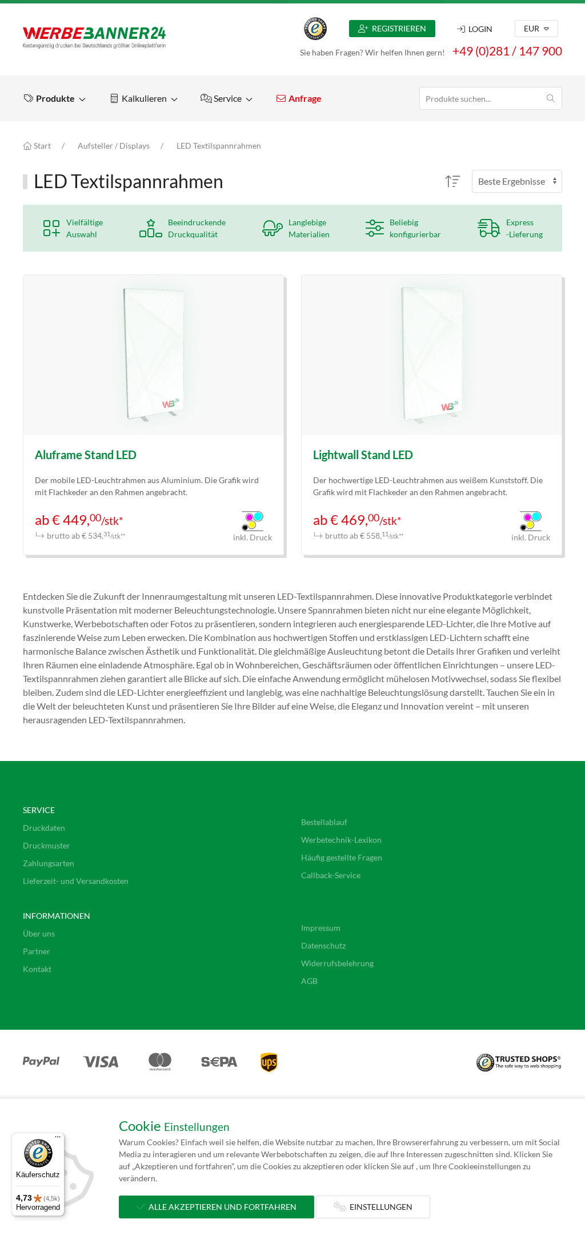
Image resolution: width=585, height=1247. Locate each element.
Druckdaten (44, 827)
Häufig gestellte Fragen (341, 857)
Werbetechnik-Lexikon (341, 839)
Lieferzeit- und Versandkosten (76, 881)
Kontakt (37, 969)
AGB (309, 981)
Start (41, 145)
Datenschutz (323, 945)
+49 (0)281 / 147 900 (507, 50)
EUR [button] (532, 28)
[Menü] (58, 1139)
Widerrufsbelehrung (337, 963)
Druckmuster (46, 845)
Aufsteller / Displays (114, 145)
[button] (54, 98)
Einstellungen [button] (379, 1207)
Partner (36, 951)
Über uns (39, 933)
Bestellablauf (324, 822)
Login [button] (478, 29)
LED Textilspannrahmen (219, 145)
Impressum (320, 928)
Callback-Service (330, 875)
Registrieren (397, 28)
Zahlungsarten (48, 863)
